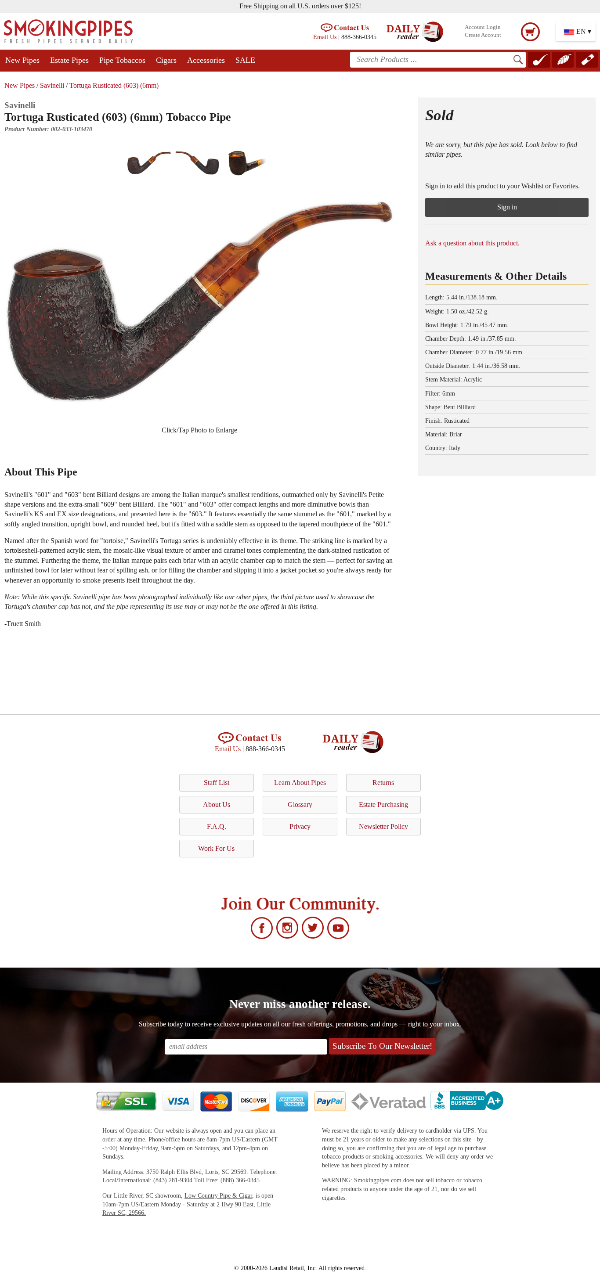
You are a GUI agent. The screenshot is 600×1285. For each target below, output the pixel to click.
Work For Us (216, 848)
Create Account (483, 35)
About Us (216, 804)
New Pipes (22, 60)
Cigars (166, 60)
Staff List (216, 782)
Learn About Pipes (300, 782)
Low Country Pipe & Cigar (218, 1195)
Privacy (300, 826)
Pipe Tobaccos (122, 60)
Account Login (483, 27)
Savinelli (52, 85)
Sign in (507, 207)
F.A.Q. (216, 826)
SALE (245, 60)
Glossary (300, 804)
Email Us (324, 36)
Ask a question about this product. (472, 243)
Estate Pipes (69, 60)
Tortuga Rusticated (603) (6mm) (114, 85)
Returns (383, 782)
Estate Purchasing (383, 804)
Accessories (206, 60)
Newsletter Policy (383, 826)
